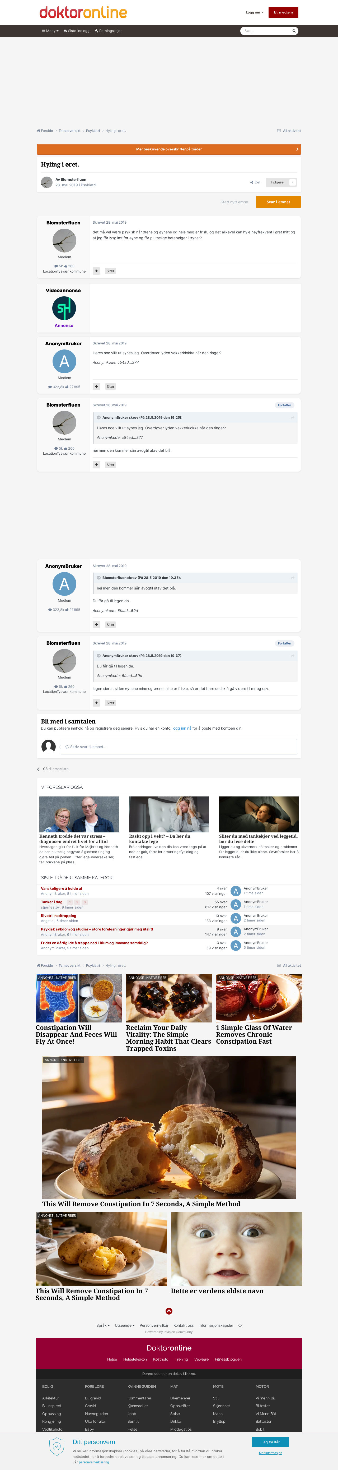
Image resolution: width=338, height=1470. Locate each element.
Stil (216, 1398)
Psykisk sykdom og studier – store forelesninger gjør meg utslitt (97, 929)
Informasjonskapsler (216, 1325)
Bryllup (219, 1421)
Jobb (132, 1414)
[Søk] (294, 31)
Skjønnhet (221, 1406)
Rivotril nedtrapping (58, 916)
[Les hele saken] (79, 815)
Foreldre (94, 1386)
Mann (218, 1414)
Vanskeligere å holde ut (61, 888)
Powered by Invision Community (169, 1332)
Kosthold (160, 1359)
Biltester (263, 1406)
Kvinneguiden (142, 1386)
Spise (175, 1414)
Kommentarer (139, 1398)
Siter (110, 271)
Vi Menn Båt (266, 1414)
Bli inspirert (52, 1406)
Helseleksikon (135, 1359)
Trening (181, 1359)
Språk (102, 1325)
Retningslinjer (110, 31)
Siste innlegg (78, 31)
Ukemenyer (180, 1398)
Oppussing (51, 1414)
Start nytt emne (234, 202)
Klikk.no (189, 1374)
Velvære (201, 1359)
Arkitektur (50, 1398)
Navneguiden (96, 1414)
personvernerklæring (94, 1462)
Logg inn (254, 12)
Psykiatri (88, 185)
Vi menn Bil (265, 1398)
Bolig (47, 1386)
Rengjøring (51, 1421)
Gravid (90, 1406)
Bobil (260, 1429)
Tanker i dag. (52, 902)
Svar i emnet (278, 202)
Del (256, 182)
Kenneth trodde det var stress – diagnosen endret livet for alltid (73, 839)
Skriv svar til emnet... (87, 746)
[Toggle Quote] (99, 417)
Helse (112, 1359)
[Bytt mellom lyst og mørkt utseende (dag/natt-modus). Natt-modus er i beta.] (240, 1325)
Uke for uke (95, 1421)
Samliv (133, 1421)
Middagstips (181, 1429)
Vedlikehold (52, 1429)
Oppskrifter (180, 1406)
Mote (218, 1386)
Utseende (124, 1325)
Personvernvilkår (154, 1325)
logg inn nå (181, 728)
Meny (51, 31)
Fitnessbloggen (228, 1359)
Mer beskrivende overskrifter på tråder (169, 149)
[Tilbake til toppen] (169, 1311)
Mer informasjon (270, 1453)
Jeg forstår (271, 1442)
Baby (89, 1429)
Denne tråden (275, 31)
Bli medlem (283, 12)
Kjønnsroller (138, 1406)
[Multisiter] (96, 271)
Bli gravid (93, 1398)
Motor (262, 1386)
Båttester (263, 1421)
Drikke (175, 1421)
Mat (174, 1386)
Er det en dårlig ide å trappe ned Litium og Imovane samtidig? (94, 943)
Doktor (169, 1348)
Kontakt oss (183, 1325)
